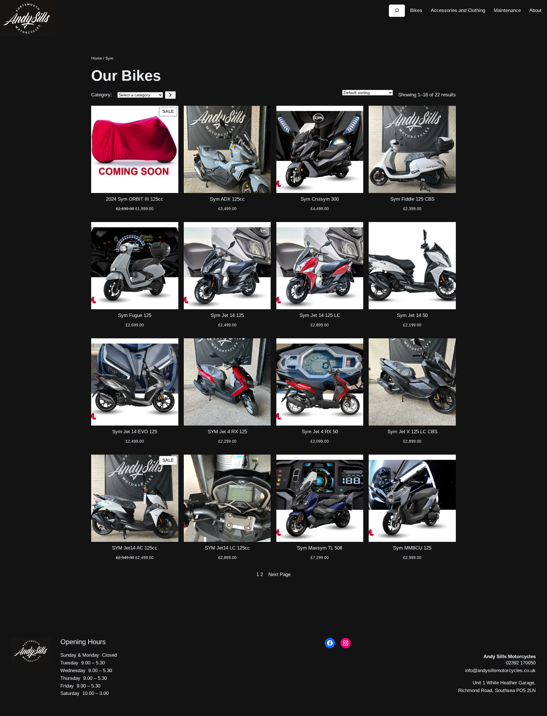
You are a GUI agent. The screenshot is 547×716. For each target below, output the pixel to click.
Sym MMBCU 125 (412, 548)
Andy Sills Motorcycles (509, 656)
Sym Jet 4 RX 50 (320, 431)
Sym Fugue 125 (134, 315)
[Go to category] (170, 95)
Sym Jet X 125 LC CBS (412, 431)
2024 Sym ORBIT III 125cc (134, 199)
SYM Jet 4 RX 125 (227, 431)
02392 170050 (521, 663)
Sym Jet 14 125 (227, 315)
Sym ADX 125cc (227, 199)
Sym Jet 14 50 (412, 315)
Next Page (279, 574)
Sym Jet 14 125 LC (319, 315)
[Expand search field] (397, 11)
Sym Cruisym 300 (320, 199)
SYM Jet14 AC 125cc (134, 548)
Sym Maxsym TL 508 (319, 548)
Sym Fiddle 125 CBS (412, 199)
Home (96, 58)
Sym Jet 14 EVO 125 (134, 431)
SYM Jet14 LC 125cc (227, 548)
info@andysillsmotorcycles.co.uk (500, 670)
